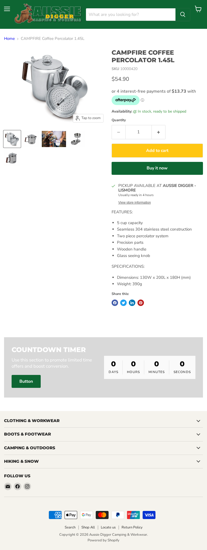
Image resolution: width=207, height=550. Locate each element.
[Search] (182, 14)
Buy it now (157, 168)
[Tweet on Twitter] (123, 303)
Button (26, 381)
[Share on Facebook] (115, 303)
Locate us (108, 527)
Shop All (88, 527)
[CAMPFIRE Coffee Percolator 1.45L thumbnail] (12, 139)
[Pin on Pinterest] (140, 303)
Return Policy (132, 527)
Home (9, 38)
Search (70, 527)
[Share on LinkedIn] (132, 303)
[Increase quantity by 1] (158, 132)
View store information (134, 202)
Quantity (119, 120)
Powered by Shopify (103, 540)
